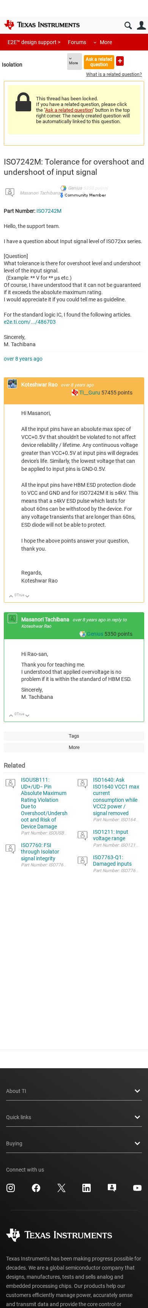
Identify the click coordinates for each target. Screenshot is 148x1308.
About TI (16, 1091)
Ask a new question (120, 61)
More (106, 42)
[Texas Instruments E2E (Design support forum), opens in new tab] (112, 1191)
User (141, 25)
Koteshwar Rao (40, 385)
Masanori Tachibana (40, 193)
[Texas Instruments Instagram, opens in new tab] (10, 1191)
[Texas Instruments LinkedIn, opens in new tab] (86, 1191)
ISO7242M (48, 211)
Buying (14, 1143)
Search (128, 25)
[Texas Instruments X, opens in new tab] (61, 1191)
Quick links (18, 1117)
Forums (77, 42)
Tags (74, 736)
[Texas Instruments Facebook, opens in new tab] (36, 1191)
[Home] (42, 25)
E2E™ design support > (34, 42)
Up (11, 597)
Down (27, 597)
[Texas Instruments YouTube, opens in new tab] (137, 1191)
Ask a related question (99, 62)
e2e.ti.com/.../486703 (30, 322)
